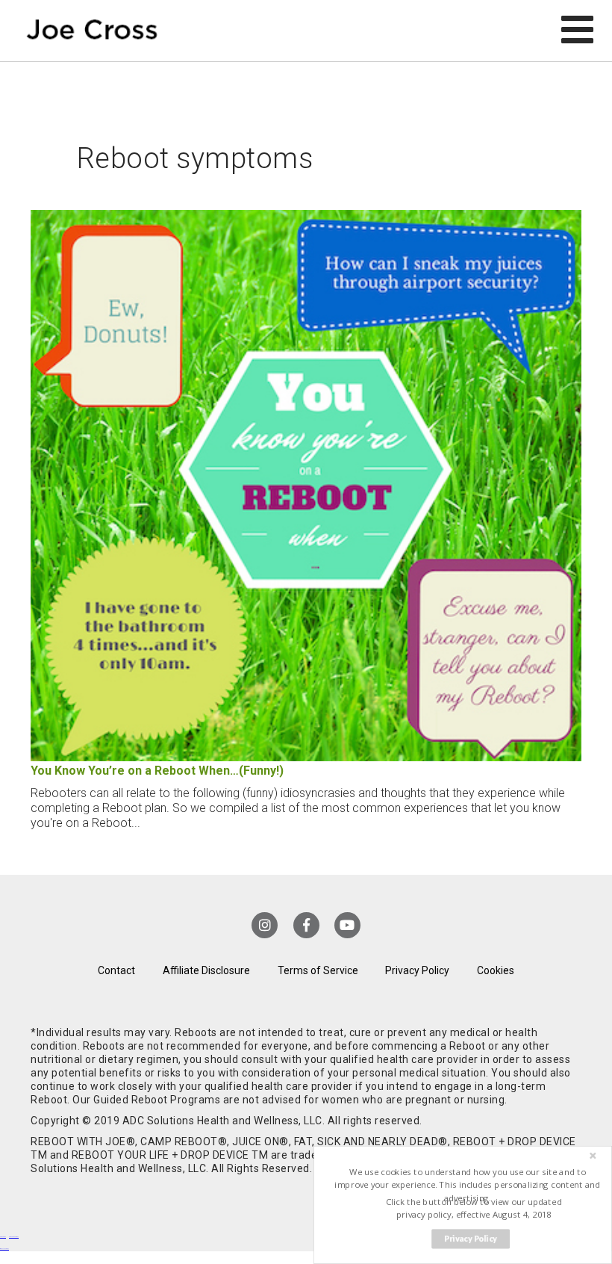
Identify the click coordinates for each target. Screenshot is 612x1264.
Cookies (495, 970)
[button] (467, 1185)
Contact (116, 970)
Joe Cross (92, 30)
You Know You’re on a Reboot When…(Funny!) (157, 770)
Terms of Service (318, 970)
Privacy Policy (417, 970)
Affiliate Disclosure (206, 970)
